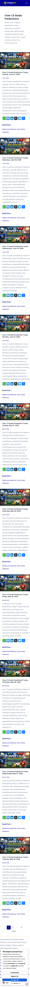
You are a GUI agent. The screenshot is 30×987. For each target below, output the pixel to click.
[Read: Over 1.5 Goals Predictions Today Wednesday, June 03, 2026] (15, 234)
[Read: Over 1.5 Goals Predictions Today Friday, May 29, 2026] (15, 583)
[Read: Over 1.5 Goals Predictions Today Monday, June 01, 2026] (15, 323)
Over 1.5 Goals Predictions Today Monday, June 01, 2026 (15, 336)
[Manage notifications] (27, 984)
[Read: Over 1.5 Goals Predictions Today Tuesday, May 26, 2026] (15, 845)
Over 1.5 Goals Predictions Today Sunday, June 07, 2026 (15, 73)
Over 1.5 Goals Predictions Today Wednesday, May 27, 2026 (15, 772)
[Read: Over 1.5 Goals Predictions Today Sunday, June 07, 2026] (15, 60)
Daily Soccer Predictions (9, 129)
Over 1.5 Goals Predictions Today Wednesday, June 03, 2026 (15, 247)
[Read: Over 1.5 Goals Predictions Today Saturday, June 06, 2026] (15, 146)
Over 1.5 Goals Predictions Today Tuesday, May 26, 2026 (15, 858)
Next (15, 931)
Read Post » (6, 125)
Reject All (14, 976)
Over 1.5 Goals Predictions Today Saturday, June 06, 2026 (15, 159)
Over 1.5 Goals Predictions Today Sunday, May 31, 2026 (15, 424)
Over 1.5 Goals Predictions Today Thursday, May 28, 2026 (15, 681)
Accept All (15, 980)
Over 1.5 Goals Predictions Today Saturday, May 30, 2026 (15, 510)
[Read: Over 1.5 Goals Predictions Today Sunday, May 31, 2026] (15, 412)
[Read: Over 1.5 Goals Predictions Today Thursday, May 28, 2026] (15, 668)
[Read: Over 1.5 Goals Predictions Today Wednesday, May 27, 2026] (15, 760)
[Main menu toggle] (26, 3)
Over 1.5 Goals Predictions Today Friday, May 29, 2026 (15, 595)
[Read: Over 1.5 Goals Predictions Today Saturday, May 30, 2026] (15, 497)
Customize (14, 973)
